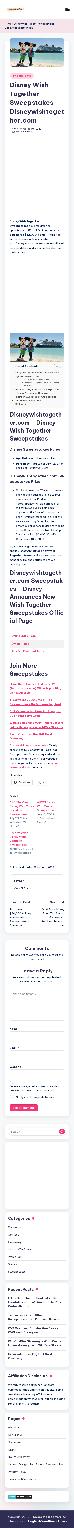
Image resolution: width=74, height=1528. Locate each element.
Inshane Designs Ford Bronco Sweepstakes (35, 1464)
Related (23, 404)
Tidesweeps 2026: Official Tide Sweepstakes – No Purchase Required (35, 702)
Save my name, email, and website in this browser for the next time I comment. (34, 1088)
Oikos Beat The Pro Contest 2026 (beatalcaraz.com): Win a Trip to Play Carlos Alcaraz (35, 688)
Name (15, 1029)
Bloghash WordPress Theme (47, 1521)
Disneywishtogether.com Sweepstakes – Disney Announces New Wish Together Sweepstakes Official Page (36, 393)
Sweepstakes (22, 75)
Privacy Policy (17, 1472)
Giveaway (15, 1242)
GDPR (12, 1449)
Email (14, 1048)
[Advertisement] (37, 178)
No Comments (24, 131)
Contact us (15, 1434)
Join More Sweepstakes (27, 400)
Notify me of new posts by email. (36, 1097)
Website (15, 1067)
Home (8, 23)
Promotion (15, 1257)
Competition (16, 1227)
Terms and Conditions (22, 1479)
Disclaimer (14, 1442)
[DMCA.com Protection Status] (20, 1496)
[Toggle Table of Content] (55, 367)
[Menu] (67, 9)
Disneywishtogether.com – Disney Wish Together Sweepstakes (36, 374)
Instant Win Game (19, 1249)
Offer (19, 881)
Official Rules (20, 643)
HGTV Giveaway (19, 1457)
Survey (12, 1264)
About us (14, 1427)
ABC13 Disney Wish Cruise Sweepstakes (46, 806)
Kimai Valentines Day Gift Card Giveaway (31, 736)
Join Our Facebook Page (27, 651)
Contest (13, 1234)
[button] (22, 888)
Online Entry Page (23, 635)
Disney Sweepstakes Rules (36, 380)
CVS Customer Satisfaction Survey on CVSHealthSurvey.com (35, 713)
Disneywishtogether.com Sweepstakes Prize (41, 384)
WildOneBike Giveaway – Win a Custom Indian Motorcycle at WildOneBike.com (36, 725)
